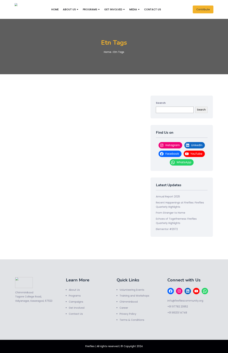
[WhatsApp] (205, 291)
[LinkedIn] (188, 291)
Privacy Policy (128, 314)
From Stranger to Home (170, 213)
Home (55, 9)
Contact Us (152, 9)
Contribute (203, 9)
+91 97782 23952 (177, 306)
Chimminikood (129, 302)
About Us (69, 9)
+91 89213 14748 (177, 312)
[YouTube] (196, 291)
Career (124, 308)
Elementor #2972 (167, 229)
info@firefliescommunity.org (185, 300)
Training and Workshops (134, 295)
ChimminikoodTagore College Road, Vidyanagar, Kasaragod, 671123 (33, 297)
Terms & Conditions (132, 320)
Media (133, 9)
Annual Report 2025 (168, 196)
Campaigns (76, 302)
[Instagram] (179, 291)
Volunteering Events (132, 290)
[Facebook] (170, 291)
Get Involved (113, 9)
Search (161, 103)
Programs (90, 9)
